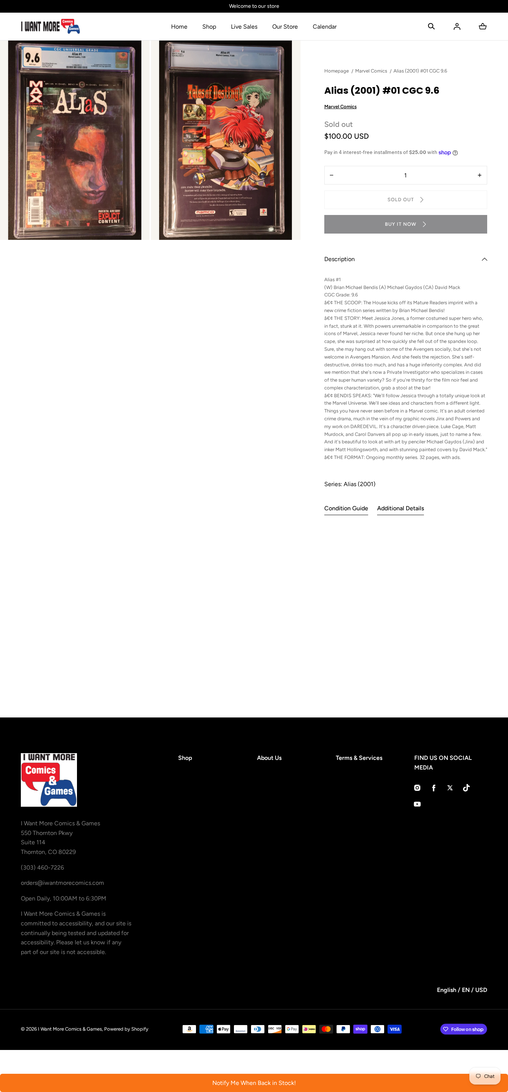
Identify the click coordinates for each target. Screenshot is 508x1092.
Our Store (285, 26)
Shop (209, 26)
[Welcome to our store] (254, 6)
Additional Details (400, 508)
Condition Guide (346, 508)
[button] (431, 26)
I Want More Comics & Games (70, 1029)
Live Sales (244, 26)
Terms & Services (359, 757)
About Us (269, 757)
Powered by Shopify (126, 1029)
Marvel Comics (340, 106)
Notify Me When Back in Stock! (254, 1082)
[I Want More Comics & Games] (50, 26)
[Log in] (457, 26)
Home (179, 26)
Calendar (325, 26)
